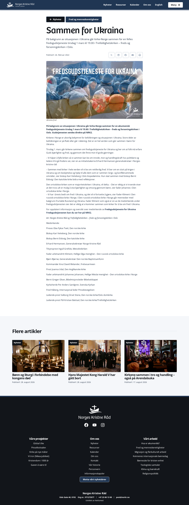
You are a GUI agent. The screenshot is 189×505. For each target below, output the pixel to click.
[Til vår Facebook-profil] (86, 425)
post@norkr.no (123, 497)
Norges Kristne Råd (94, 493)
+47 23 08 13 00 (105, 497)
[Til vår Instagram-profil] (103, 425)
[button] (111, 55)
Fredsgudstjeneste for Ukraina (120, 209)
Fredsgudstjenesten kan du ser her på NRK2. (69, 212)
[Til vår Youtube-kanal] (94, 425)
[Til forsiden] (20, 5)
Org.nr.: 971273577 (86, 497)
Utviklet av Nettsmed (94, 500)
